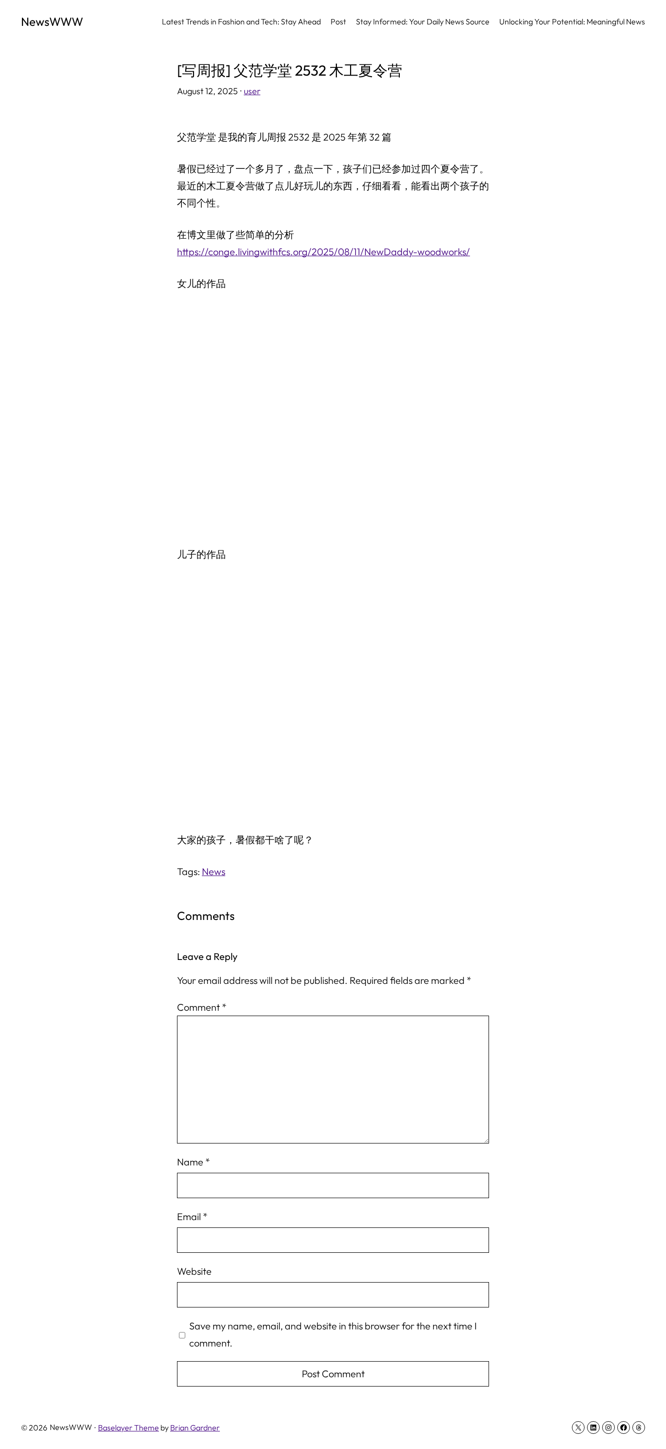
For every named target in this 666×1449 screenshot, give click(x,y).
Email (192, 1216)
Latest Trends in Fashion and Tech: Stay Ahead (241, 21)
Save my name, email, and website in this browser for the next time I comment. (333, 1334)
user (252, 91)
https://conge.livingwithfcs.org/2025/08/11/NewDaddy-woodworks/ (323, 251)
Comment (202, 1007)
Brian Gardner (195, 1427)
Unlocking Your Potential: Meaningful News (572, 21)
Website (194, 1271)
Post (338, 21)
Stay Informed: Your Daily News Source (423, 21)
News (213, 871)
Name (193, 1162)
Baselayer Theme (128, 1427)
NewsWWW (52, 21)
